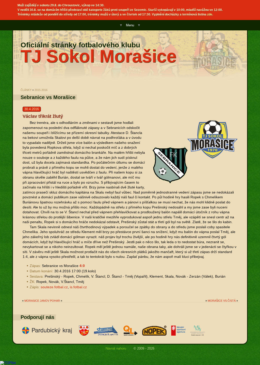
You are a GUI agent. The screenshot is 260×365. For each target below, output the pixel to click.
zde (209, 14)
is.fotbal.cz (78, 287)
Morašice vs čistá (222, 300)
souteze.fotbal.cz (54, 287)
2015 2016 (41, 89)
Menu (130, 25)
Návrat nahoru (116, 348)
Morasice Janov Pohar (42, 300)
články (26, 89)
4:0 (82, 266)
